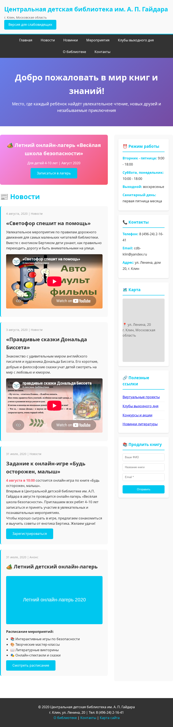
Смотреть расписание (30, 665)
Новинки (70, 40)
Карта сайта (110, 717)
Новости (48, 40)
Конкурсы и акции (137, 415)
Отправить (143, 489)
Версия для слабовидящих (30, 24)
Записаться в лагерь (54, 173)
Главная (25, 40)
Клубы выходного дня (136, 40)
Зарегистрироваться (29, 533)
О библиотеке (74, 51)
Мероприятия (97, 40)
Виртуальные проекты (141, 397)
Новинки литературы (140, 424)
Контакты (102, 51)
